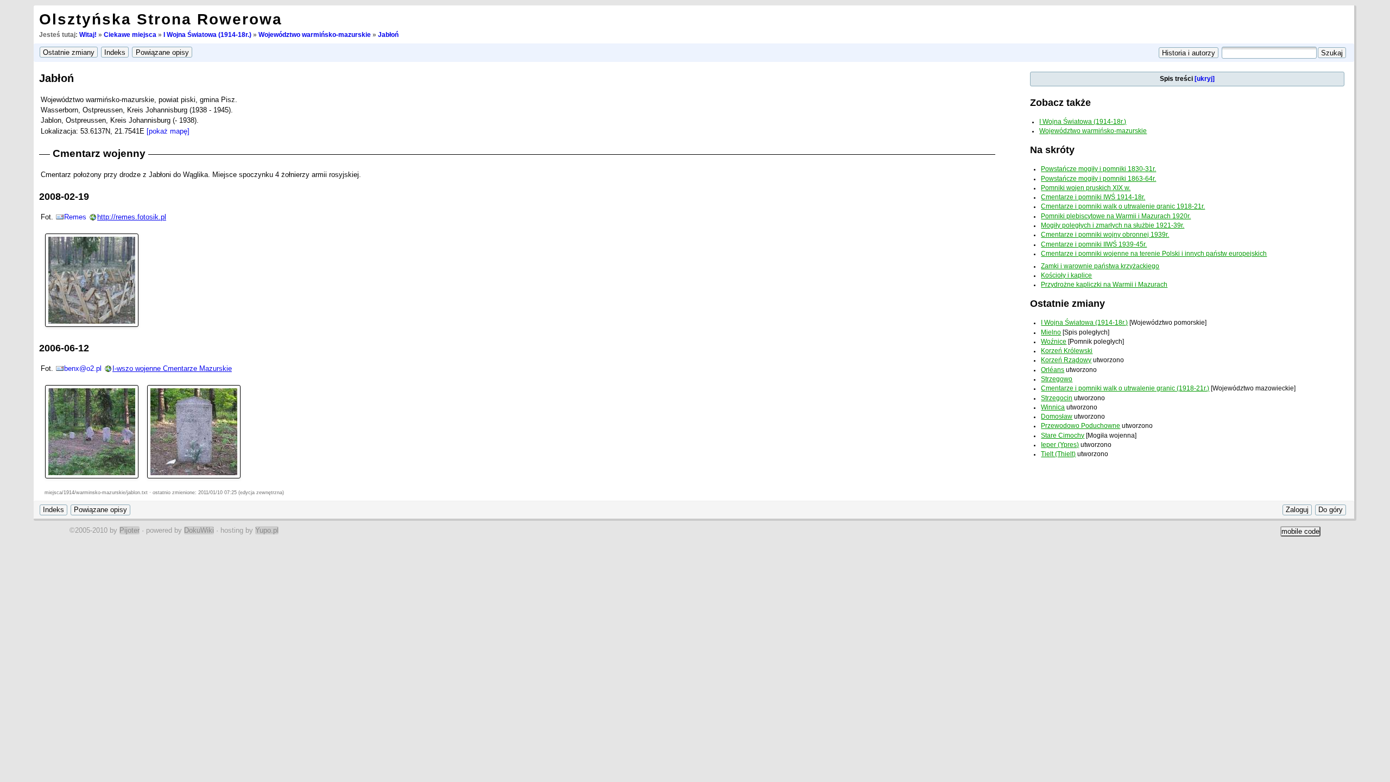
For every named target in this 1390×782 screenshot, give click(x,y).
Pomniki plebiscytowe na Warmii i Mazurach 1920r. (1116, 216)
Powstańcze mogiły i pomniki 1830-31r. (1098, 169)
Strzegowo (1056, 379)
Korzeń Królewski (1066, 351)
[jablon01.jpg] (92, 279)
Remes (75, 217)
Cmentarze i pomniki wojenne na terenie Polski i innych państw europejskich (1154, 253)
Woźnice (1053, 341)
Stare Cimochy (1062, 435)
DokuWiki (199, 530)
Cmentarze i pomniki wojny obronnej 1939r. (1105, 234)
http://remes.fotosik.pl (131, 217)
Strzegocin (1056, 398)
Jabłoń (388, 34)
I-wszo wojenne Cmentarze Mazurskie (172, 368)
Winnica (1053, 407)
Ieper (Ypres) (1060, 445)
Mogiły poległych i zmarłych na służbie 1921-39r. (1112, 225)
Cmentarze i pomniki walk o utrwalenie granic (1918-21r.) (1125, 388)
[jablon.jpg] (92, 431)
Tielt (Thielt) (1058, 454)
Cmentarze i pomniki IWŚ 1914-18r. (1093, 197)
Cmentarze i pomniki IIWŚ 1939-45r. (1094, 244)
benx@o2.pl (83, 368)
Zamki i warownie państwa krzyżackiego (1100, 266)
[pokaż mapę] (168, 131)
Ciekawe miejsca (130, 34)
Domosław (1056, 416)
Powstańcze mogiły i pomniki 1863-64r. (1098, 178)
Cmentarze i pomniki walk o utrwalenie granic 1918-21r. (1123, 206)
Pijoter (129, 530)
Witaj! (88, 34)
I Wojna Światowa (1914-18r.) (207, 34)
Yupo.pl (267, 530)
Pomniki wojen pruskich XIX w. (1085, 188)
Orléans (1052, 370)
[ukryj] (1205, 78)
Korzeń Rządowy (1066, 360)
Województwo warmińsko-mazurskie (314, 34)
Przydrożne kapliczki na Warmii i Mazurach (1104, 284)
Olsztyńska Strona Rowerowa (160, 19)
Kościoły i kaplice (1066, 275)
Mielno (1051, 332)
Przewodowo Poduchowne (1080, 425)
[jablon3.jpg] (194, 431)
